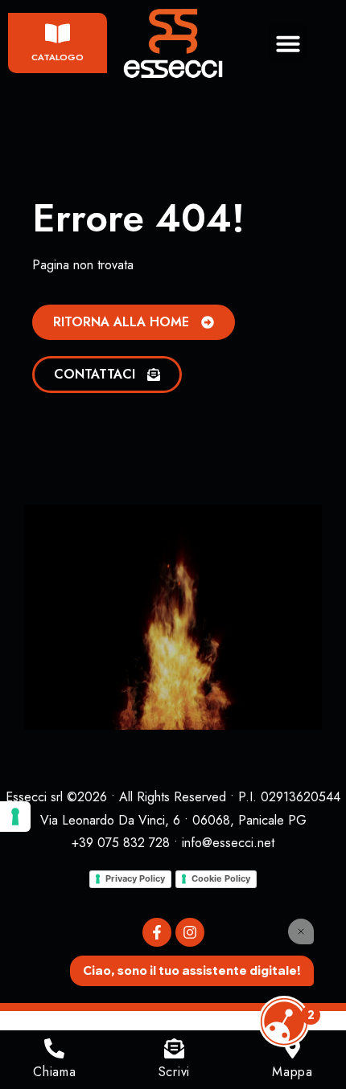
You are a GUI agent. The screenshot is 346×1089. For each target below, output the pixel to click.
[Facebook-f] (156, 932)
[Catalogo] (57, 33)
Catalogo (57, 57)
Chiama (54, 1071)
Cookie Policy (221, 878)
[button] (288, 43)
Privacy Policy (135, 878)
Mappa (292, 1071)
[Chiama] (54, 1048)
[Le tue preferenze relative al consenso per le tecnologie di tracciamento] (15, 816)
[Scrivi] (174, 1048)
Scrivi (174, 1071)
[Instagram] (189, 932)
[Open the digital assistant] (284, 1021)
